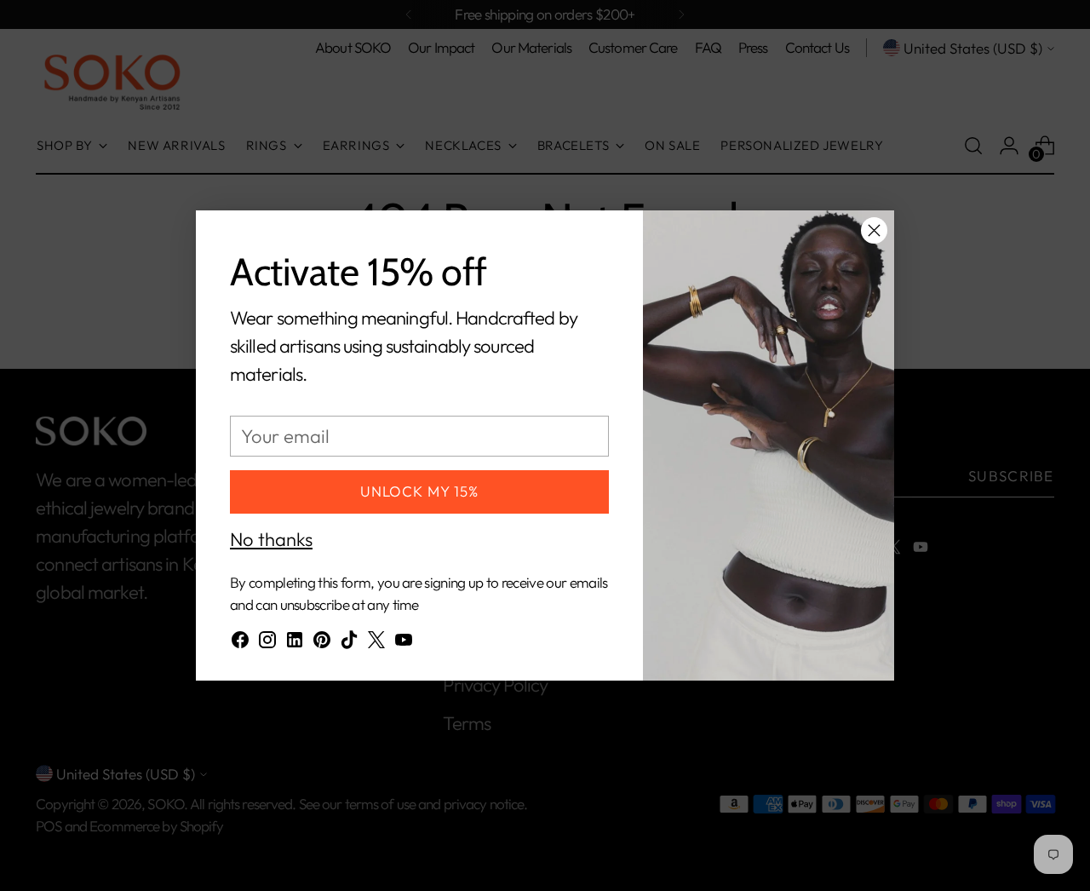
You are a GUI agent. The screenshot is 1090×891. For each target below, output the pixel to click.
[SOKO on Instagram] (267, 643)
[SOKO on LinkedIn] (294, 643)
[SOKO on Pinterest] (322, 643)
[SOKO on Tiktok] (349, 643)
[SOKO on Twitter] (376, 643)
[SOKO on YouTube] (403, 643)
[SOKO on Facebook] (240, 643)
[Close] (874, 230)
